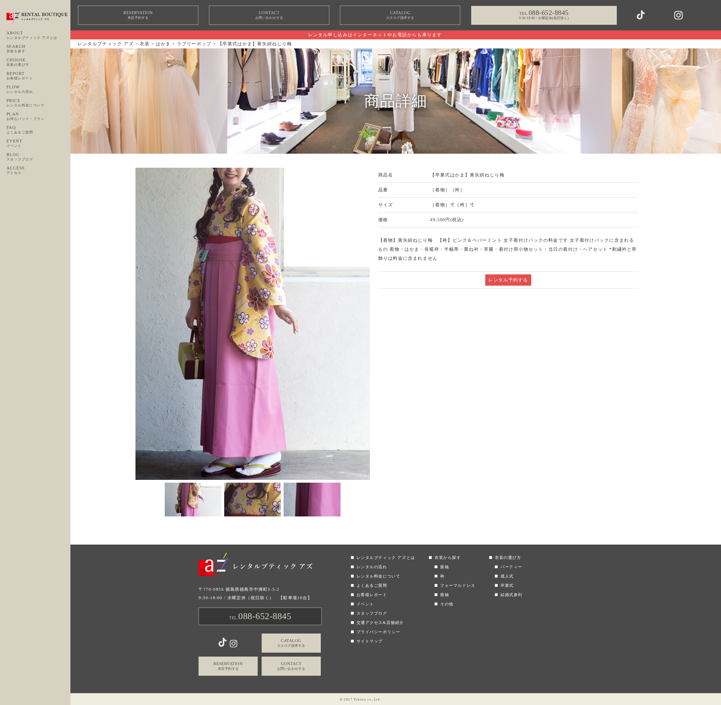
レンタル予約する (508, 279)
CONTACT (269, 15)
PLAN (25, 116)
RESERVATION (138, 15)
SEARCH (16, 48)
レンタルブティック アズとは (386, 558)
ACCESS (15, 170)
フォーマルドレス (457, 585)
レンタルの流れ (372, 567)
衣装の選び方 (508, 558)
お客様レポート (372, 595)
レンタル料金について (378, 576)
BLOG (19, 156)
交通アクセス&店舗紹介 (380, 623)
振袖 (444, 567)
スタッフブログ (372, 613)
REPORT (19, 75)
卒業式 (507, 585)
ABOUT (31, 35)
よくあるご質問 (372, 585)
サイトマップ (370, 641)
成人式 (507, 576)
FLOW (19, 89)
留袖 (444, 595)
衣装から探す (448, 558)
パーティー (511, 567)
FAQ (19, 129)
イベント (365, 604)
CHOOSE (18, 62)
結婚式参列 (511, 595)
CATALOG (400, 15)
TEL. (260, 616)
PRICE (25, 102)
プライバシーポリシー (378, 632)
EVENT (14, 143)
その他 (446, 604)
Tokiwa (360, 699)
